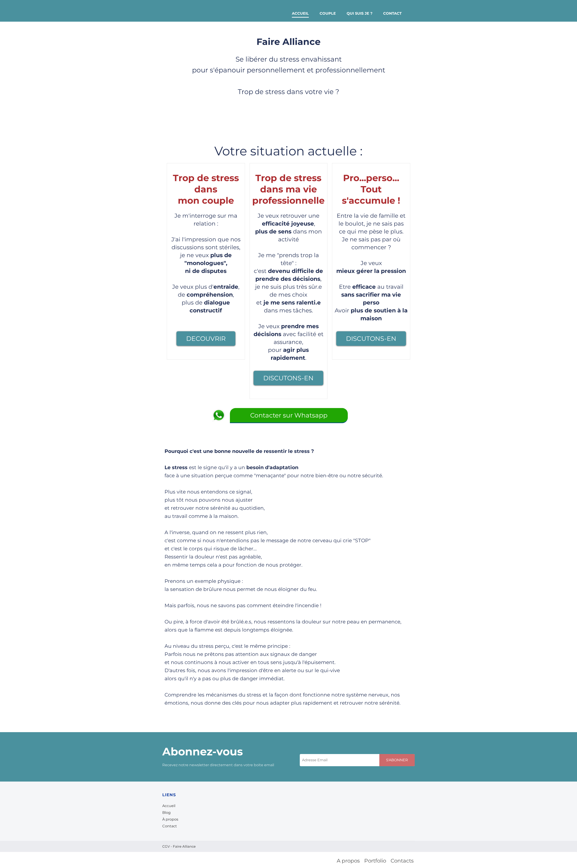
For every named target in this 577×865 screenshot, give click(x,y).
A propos (348, 861)
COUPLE (328, 13)
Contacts (402, 861)
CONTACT (392, 13)
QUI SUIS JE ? (359, 13)
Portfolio (375, 861)
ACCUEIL (300, 13)
